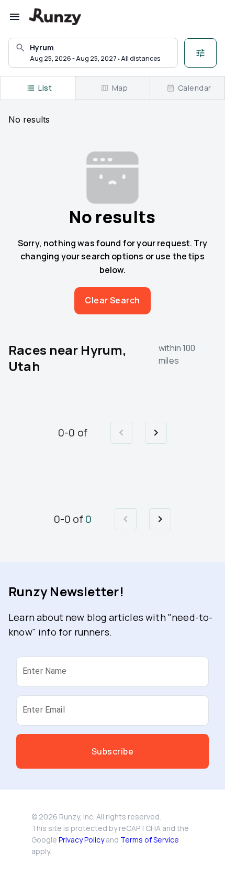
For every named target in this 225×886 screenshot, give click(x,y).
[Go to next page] (156, 433)
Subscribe (112, 751)
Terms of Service (149, 840)
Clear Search (112, 300)
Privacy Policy (81, 840)
